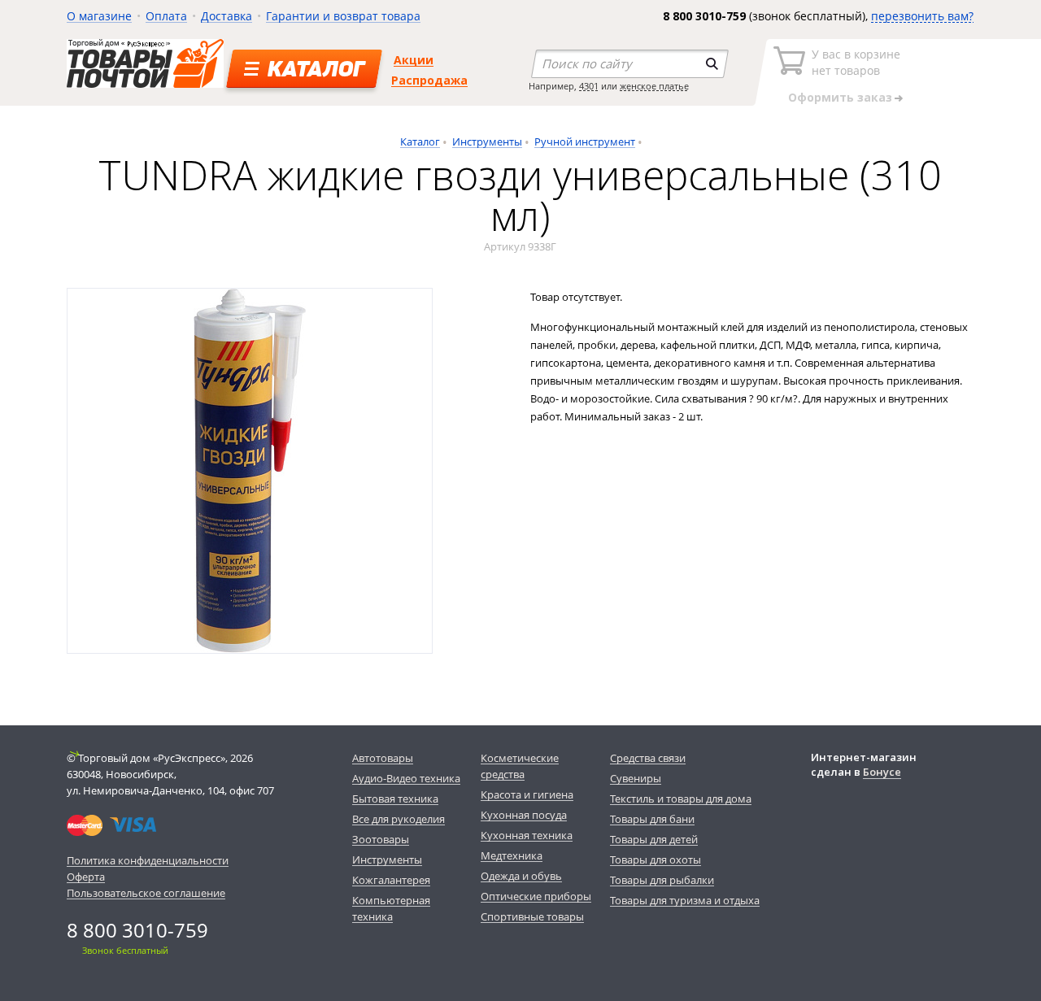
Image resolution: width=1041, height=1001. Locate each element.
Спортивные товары (532, 916)
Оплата (166, 16)
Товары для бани (652, 819)
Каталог (420, 141)
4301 (589, 86)
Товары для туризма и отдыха (685, 900)
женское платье (654, 86)
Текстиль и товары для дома (680, 798)
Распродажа (429, 80)
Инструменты (487, 141)
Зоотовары (380, 839)
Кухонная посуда (524, 814)
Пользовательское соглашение (146, 893)
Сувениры (635, 778)
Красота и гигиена (527, 794)
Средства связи (648, 758)
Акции (413, 59)
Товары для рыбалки (662, 880)
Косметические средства (520, 766)
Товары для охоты (655, 859)
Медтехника (511, 855)
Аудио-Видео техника (406, 778)
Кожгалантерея (391, 880)
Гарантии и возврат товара (343, 16)
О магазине (99, 16)
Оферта (86, 876)
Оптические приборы (536, 896)
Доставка (226, 16)
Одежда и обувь (521, 875)
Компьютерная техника (391, 908)
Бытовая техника (395, 798)
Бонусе (882, 771)
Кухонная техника (527, 835)
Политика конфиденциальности (148, 860)
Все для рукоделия (398, 819)
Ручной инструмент (584, 141)
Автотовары (382, 758)
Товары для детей (654, 839)
